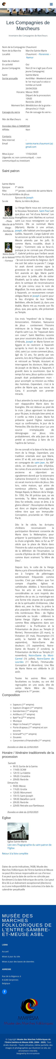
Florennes (44, 54)
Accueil (5, 951)
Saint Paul (44, 210)
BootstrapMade (33, 1053)
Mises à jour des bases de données (18, 961)
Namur (29, 57)
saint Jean (40, 462)
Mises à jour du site (11, 956)
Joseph (29, 197)
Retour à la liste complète (15, 853)
